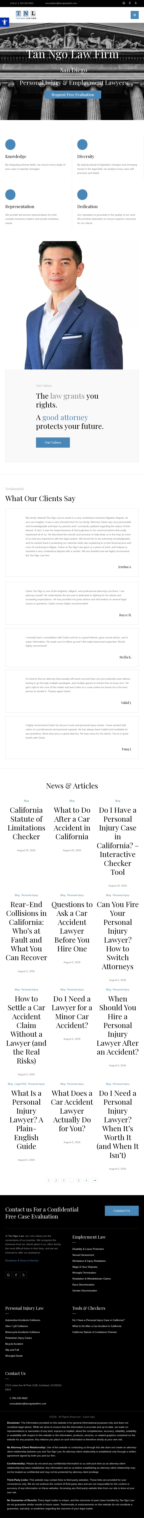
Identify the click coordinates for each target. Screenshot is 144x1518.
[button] (126, 15)
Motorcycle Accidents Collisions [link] (22, 1332)
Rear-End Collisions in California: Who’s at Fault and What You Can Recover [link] (26, 930)
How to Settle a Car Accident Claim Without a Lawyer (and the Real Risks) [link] (26, 1029)
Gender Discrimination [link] (84, 1290)
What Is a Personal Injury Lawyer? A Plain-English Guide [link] (26, 1119)
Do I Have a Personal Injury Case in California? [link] (98, 1320)
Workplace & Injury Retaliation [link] (89, 1260)
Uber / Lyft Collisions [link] (16, 1326)
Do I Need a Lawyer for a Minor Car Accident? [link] (72, 1012)
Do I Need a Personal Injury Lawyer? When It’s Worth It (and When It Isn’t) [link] (118, 1124)
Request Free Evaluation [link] (72, 94)
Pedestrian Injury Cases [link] (18, 1337)
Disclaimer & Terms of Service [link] (21, 1260)
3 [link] (63, 1180)
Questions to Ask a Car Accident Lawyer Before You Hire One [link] (72, 926)
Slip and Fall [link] (12, 1349)
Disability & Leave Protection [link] (88, 1249)
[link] (4, 22)
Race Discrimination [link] (83, 1284)
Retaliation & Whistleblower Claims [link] (91, 1278)
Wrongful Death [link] (14, 1355)
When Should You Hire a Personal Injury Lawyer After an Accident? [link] (118, 1025)
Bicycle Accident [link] (14, 1343)
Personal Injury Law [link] (24, 1308)
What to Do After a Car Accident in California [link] (72, 823)
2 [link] (56, 1180)
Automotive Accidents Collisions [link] (22, 1320)
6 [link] (86, 1180)
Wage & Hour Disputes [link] (84, 1266)
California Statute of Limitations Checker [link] (26, 823)
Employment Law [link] (89, 1237)
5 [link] (79, 1180)
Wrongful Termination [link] (84, 1272)
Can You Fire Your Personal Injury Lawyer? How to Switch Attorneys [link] (118, 935)
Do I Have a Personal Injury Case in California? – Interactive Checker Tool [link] (118, 841)
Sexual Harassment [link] (83, 1254)
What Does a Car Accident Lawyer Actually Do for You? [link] (72, 1110)
